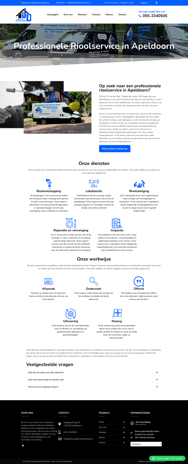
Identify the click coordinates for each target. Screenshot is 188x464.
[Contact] (124, 442)
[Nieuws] (124, 437)
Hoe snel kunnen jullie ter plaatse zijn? (46, 379)
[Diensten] (124, 432)
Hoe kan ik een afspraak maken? (43, 386)
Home (101, 422)
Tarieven (96, 14)
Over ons (68, 14)
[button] (94, 372)
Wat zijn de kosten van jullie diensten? (46, 372)
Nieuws (109, 14)
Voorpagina (52, 14)
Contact (122, 14)
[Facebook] (156, 2)
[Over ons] (124, 427)
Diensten (82, 14)
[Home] (124, 422)
